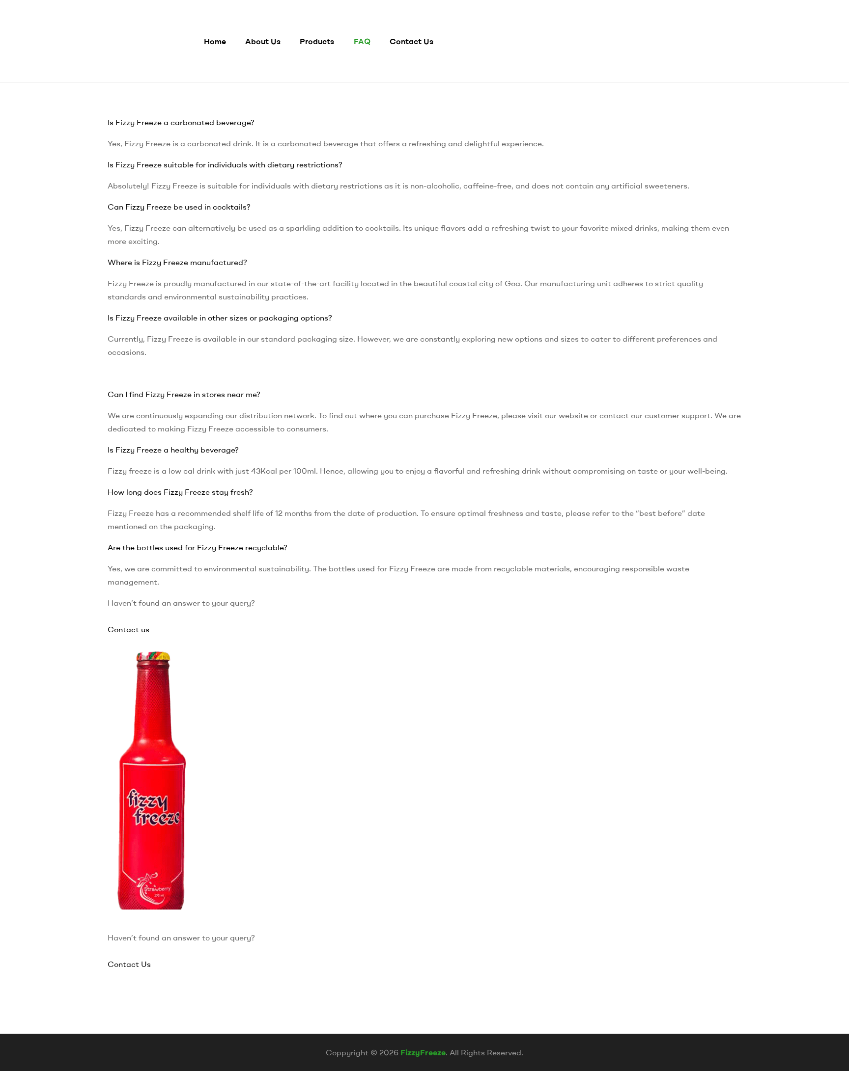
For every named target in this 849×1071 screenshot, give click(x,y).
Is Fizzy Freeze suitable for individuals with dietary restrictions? (225, 164)
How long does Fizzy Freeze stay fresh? (180, 492)
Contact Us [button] (129, 964)
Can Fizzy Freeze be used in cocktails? (179, 207)
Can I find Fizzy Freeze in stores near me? (184, 394)
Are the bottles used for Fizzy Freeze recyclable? (197, 547)
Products (317, 41)
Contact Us (411, 41)
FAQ (362, 41)
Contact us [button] (128, 629)
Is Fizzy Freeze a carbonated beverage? (181, 122)
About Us (263, 41)
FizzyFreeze (423, 1052)
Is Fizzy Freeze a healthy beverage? (173, 450)
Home (215, 41)
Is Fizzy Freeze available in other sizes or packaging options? (220, 317)
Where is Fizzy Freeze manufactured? (177, 262)
